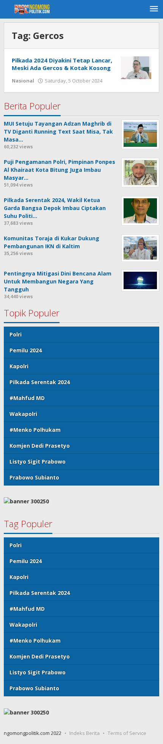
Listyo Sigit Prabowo (37, 461)
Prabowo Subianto (34, 477)
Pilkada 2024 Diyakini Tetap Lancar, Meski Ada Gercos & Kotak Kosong (62, 64)
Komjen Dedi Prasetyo (39, 445)
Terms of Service (127, 733)
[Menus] (154, 9)
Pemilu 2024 (25, 350)
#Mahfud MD (27, 398)
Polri (15, 334)
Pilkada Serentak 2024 (39, 382)
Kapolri (18, 366)
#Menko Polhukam (35, 429)
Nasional (23, 80)
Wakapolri (23, 413)
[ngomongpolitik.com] (34, 8)
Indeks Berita (84, 733)
